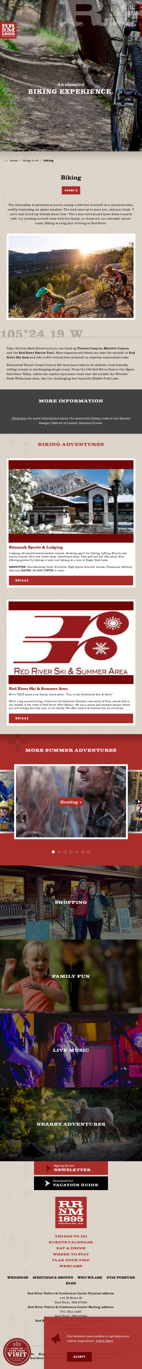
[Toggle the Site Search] (124, 6)
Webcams (71, 1266)
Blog (71, 1283)
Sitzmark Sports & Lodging (36, 547)
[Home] (8, 30)
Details (21, 580)
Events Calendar (71, 1242)
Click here (19, 418)
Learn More (104, 1341)
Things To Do (71, 1236)
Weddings (17, 1278)
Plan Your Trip (71, 1260)
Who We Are (89, 1278)
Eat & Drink (71, 1248)
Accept (79, 1357)
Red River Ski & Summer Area (38, 688)
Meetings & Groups (53, 1278)
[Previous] (3, 801)
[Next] (139, 801)
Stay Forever (121, 1278)
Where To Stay (71, 1254)
